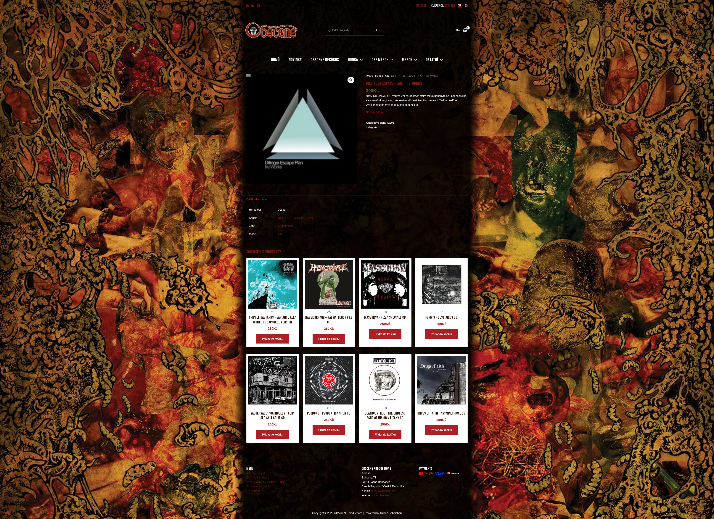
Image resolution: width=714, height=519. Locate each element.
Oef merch (380, 59)
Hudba (353, 59)
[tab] (256, 199)
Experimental (286, 225)
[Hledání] (375, 30)
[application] (360, 59)
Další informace (256, 199)
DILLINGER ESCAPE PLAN (295, 217)
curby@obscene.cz (382, 490)
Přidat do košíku (272, 338)
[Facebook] (247, 6)
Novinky (295, 59)
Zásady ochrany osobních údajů (265, 481)
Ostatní (432, 59)
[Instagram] (258, 6)
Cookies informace (257, 477)
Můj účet (421, 6)
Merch (407, 59)
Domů (275, 59)
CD (387, 76)
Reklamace (253, 490)
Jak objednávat (255, 473)
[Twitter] (252, 6)
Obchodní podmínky (258, 486)
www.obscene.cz (382, 495)
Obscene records (325, 59)
